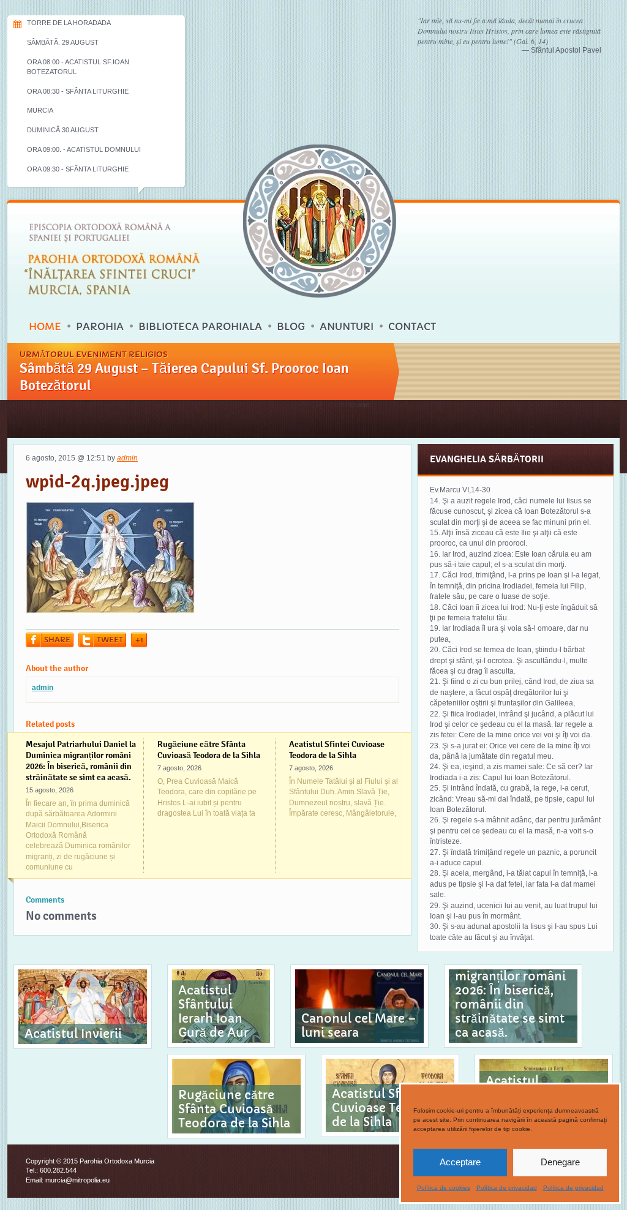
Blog (291, 326)
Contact (412, 326)
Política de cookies (443, 1187)
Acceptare (460, 1162)
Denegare (560, 1162)
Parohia (100, 326)
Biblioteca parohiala (200, 326)
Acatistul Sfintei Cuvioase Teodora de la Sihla (337, 749)
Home (45, 326)
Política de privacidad (506, 1187)
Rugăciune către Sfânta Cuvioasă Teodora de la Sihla (208, 749)
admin (127, 458)
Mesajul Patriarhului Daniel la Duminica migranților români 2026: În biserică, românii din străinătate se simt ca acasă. (81, 760)
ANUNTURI (347, 326)
